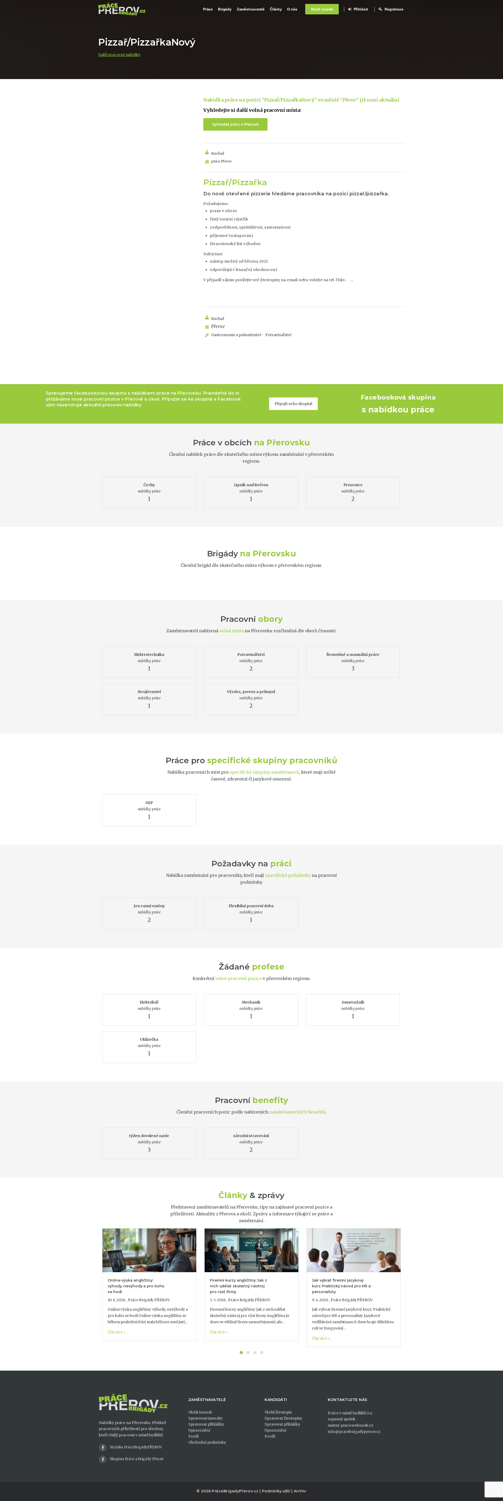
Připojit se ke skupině (294, 403)
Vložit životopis (278, 1412)
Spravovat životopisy (283, 1418)
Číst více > (117, 1332)
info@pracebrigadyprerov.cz (354, 1431)
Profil (193, 1436)
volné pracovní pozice (238, 978)
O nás (292, 9)
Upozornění (199, 1430)
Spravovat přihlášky (206, 1424)
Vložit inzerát (322, 9)
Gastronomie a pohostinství (236, 335)
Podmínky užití (276, 1491)
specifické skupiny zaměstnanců (264, 772)
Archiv (300, 1491)
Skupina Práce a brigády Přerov (136, 1459)
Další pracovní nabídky (119, 54)
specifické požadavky (288, 875)
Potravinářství (278, 335)
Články (276, 9)
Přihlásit (360, 9)
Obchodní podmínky (207, 1442)
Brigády (225, 9)
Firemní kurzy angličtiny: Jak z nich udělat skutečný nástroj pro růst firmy (238, 1286)
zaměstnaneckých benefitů (297, 1112)
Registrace (393, 9)
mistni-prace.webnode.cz (350, 1425)
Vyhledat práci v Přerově (235, 124)
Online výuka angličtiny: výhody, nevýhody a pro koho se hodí (136, 1286)
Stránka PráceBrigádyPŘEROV (136, 1447)
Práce (208, 9)
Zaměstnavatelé (251, 9)
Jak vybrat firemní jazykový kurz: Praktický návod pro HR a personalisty (341, 1286)
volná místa (231, 630)
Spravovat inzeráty (205, 1418)
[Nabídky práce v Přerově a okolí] (121, 9)
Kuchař (217, 153)
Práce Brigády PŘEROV (149, 1300)
